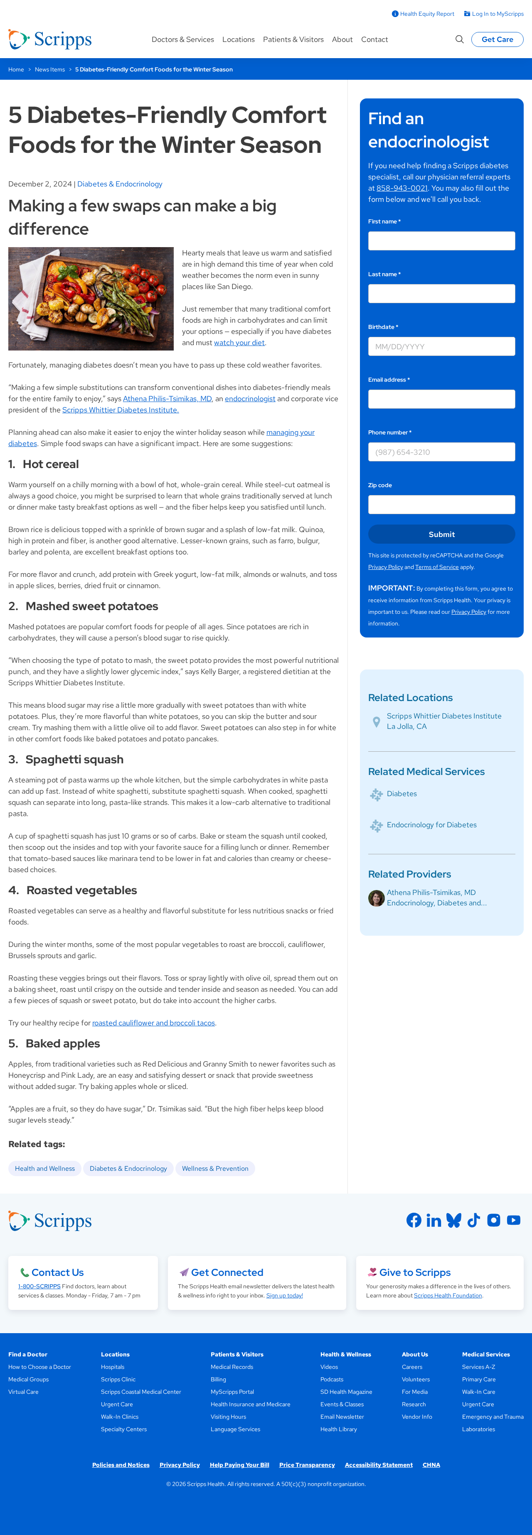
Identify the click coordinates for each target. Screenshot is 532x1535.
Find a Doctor (27, 1354)
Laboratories (478, 1429)
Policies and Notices (121, 1465)
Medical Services (486, 1354)
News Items (50, 69)
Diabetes (402, 793)
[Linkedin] (434, 1220)
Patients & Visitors (293, 39)
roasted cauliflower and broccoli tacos (153, 1022)
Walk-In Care (478, 1391)
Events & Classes (342, 1404)
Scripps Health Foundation (448, 1295)
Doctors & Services (183, 39)
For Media (415, 1391)
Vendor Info (417, 1416)
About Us (415, 1354)
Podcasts (331, 1379)
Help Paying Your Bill (239, 1465)
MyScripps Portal (232, 1391)
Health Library (338, 1429)
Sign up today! (284, 1295)
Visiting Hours (228, 1416)
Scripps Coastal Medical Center (141, 1391)
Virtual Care (23, 1391)
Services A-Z (478, 1367)
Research (414, 1404)
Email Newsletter (342, 1416)
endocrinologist (250, 398)
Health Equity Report (427, 13)
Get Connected (227, 1272)
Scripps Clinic (118, 1379)
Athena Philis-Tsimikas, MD (167, 398)
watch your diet (239, 342)
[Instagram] (494, 1220)
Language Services (235, 1429)
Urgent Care (117, 1404)
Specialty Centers (124, 1429)
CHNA (431, 1465)
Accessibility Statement (379, 1465)
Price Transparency (307, 1465)
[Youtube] (514, 1220)
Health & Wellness (345, 1354)
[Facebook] (414, 1220)
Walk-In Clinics (119, 1416)
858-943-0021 (402, 188)
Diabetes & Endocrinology (120, 184)
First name (384, 221)
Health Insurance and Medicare (251, 1404)
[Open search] (459, 39)
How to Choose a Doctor (39, 1367)
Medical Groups (28, 1379)
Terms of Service (437, 567)
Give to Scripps (415, 1272)
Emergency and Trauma (493, 1416)
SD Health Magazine (346, 1391)
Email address (389, 379)
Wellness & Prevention (215, 1168)
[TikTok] (474, 1220)
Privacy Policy (385, 567)
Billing (218, 1379)
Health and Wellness (45, 1168)
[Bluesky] (454, 1220)
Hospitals (112, 1367)
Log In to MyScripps (498, 13)
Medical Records (232, 1367)
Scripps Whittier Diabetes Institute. (120, 409)
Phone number (390, 432)
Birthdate (383, 327)
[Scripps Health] (49, 39)
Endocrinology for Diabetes (432, 824)
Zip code (380, 485)
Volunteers (416, 1379)
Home (16, 69)
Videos (329, 1367)
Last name (384, 274)
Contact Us (58, 1272)
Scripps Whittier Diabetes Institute (444, 716)
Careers (412, 1367)
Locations (238, 39)
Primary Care (479, 1379)
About (342, 39)
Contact (374, 39)
